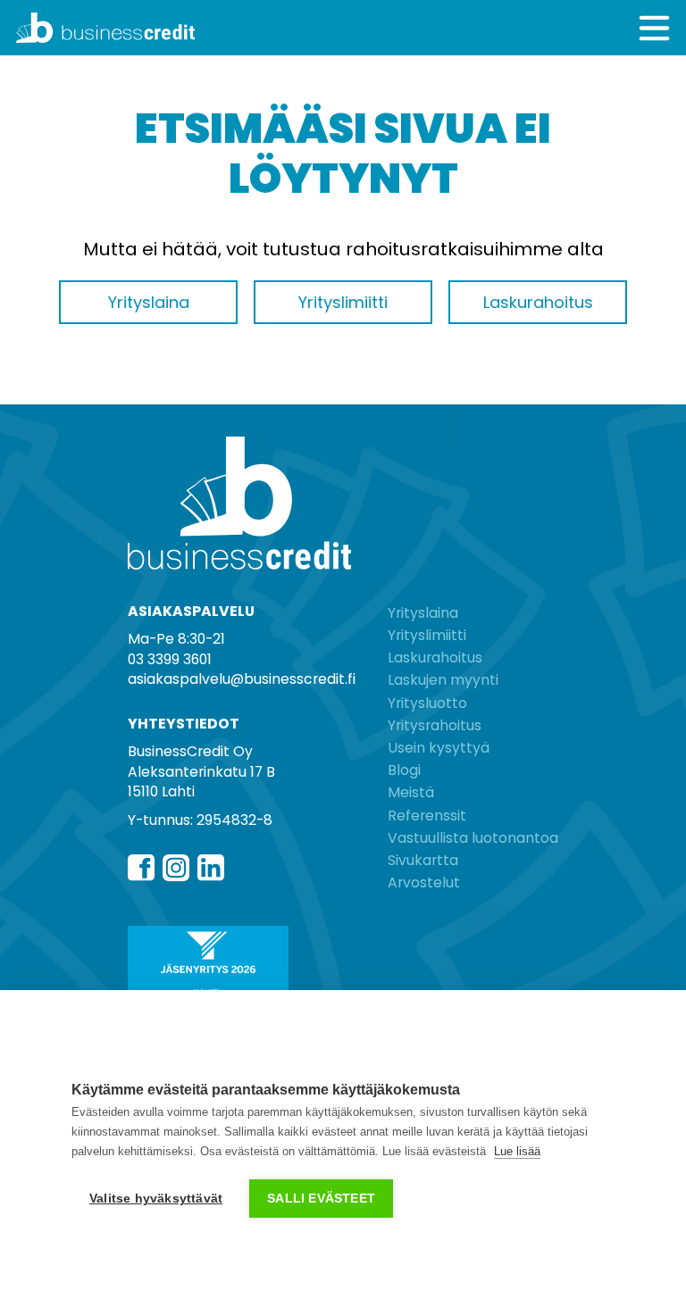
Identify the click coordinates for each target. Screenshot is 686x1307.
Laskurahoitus (435, 657)
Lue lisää (517, 1151)
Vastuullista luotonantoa (473, 838)
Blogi (404, 770)
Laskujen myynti (443, 680)
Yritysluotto (427, 703)
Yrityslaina (423, 613)
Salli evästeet (321, 1198)
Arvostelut (424, 882)
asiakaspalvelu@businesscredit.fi (242, 679)
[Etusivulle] (179, 27)
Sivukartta (423, 860)
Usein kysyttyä (438, 747)
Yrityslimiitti (427, 635)
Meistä (411, 792)
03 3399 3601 (170, 659)
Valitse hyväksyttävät (155, 1198)
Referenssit (427, 815)
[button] (654, 28)
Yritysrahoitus (434, 725)
